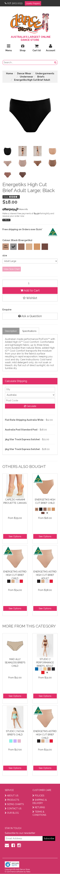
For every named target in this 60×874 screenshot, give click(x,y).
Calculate (31, 406)
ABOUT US (12, 795)
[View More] (47, 513)
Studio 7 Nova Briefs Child (15, 733)
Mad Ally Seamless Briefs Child (15, 662)
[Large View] (7, 151)
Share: (6, 197)
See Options (15, 536)
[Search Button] (55, 62)
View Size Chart (12, 269)
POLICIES (39, 795)
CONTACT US (14, 808)
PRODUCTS (13, 800)
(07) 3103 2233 (14, 3)
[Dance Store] (30, 22)
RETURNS (40, 807)
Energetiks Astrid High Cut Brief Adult (45, 575)
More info (23, 209)
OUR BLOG (13, 813)
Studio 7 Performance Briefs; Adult (45, 662)
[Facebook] (13, 845)
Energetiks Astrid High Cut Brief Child (15, 575)
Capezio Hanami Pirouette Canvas (15, 501)
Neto (28, 872)
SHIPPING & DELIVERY (39, 801)
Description (11, 331)
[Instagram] (19, 845)
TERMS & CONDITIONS (39, 813)
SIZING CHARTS (15, 804)
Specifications (29, 331)
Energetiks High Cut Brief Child (45, 501)
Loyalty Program (33, 3)
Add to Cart (31, 290)
